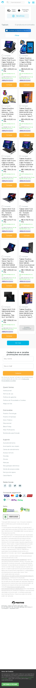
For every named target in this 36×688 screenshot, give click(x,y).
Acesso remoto (8, 453)
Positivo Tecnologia (9, 413)
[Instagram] (10, 486)
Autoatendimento (9, 443)
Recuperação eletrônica (11, 466)
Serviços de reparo (9, 472)
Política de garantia (9, 397)
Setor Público (7, 420)
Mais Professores (9, 430)
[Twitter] (15, 486)
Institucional (7, 390)
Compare (7, 55)
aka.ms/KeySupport (20, 547)
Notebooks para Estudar (11, 433)
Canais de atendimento (11, 449)
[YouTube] (20, 486)
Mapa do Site (7, 404)
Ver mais (18, 343)
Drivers (5, 459)
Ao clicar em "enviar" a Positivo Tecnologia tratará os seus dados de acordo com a (17, 379)
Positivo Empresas (9, 417)
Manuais (6, 462)
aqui (30, 678)
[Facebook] (5, 486)
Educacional (7, 423)
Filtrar (17, 35)
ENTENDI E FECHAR (10, 684)
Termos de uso (8, 394)
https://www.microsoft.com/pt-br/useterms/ (14, 559)
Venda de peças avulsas (11, 469)
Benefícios (20, 16)
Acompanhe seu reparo (11, 446)
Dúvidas (6, 456)
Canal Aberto (7, 475)
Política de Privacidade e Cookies (14, 400)
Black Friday (7, 426)
